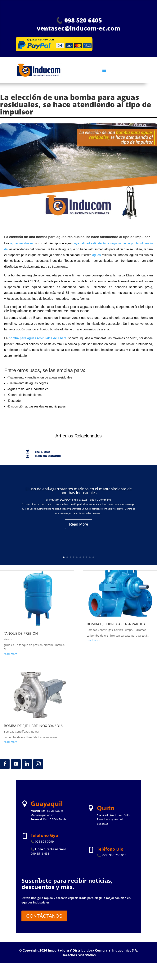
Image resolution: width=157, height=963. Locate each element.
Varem (8, 639)
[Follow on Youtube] (16, 764)
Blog (91, 499)
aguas (96, 255)
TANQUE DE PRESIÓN (21, 633)
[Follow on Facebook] (5, 764)
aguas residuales (22, 243)
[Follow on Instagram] (38, 764)
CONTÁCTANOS (44, 916)
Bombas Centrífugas (17, 731)
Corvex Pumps (123, 630)
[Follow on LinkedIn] (27, 764)
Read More (78, 524)
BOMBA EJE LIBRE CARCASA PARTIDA (116, 624)
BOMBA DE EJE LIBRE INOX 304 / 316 (33, 725)
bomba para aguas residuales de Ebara (37, 338)
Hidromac (140, 630)
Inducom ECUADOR (60, 499)
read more (10, 654)
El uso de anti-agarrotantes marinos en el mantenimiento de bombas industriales (78, 490)
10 (93, 557)
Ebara (35, 731)
